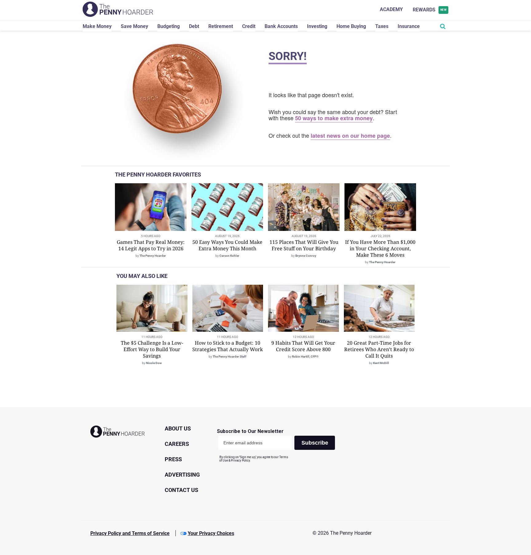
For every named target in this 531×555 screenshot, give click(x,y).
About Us (178, 428)
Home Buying (351, 26)
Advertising (182, 474)
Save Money (134, 26)
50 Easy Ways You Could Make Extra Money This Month (227, 245)
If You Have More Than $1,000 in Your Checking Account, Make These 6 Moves (380, 248)
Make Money (97, 26)
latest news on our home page (350, 136)
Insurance (409, 26)
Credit (248, 26)
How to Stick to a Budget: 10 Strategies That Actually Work (227, 346)
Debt (194, 26)
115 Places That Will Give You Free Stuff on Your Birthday (303, 245)
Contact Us (181, 490)
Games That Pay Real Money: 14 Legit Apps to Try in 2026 (151, 245)
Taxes (381, 26)
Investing (317, 26)
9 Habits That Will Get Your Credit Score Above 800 (303, 346)
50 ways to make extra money (334, 118)
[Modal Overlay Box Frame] (278, 445)
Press (173, 459)
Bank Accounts (281, 26)
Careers (177, 444)
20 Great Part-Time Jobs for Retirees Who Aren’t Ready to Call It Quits (379, 349)
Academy (391, 9)
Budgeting (168, 26)
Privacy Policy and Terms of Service (130, 533)
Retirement (220, 26)
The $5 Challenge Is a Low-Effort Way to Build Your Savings (152, 349)
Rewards (430, 10)
